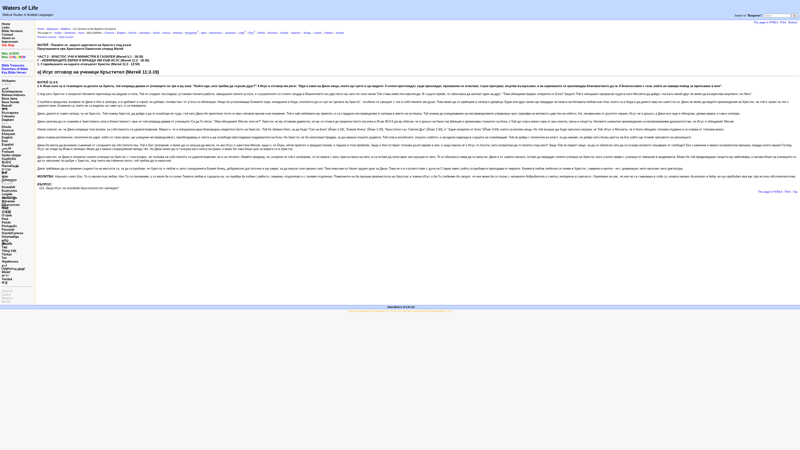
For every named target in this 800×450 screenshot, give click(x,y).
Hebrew (177, 32)
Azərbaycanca (12, 91)
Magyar (7, 298)
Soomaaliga (10, 236)
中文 (5, 282)
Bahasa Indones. (14, 95)
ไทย (4, 247)
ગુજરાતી (7, 291)
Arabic (58, 32)
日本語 (6, 212)
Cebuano (8, 116)
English (7, 137)
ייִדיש (5, 275)
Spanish (295, 32)
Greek (156, 32)
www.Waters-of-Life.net (401, 307)
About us (8, 38)
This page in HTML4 (766, 22)
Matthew (66, 29)
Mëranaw (8, 201)
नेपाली (5, 208)
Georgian (144, 32)
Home (6, 24)
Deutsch (8, 130)
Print (783, 22)
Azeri (81, 32)
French (132, 32)
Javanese (230, 32)
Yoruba (340, 32)
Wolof (6, 272)
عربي (5, 88)
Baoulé (7, 105)
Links (6, 27)
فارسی (6, 148)
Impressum (10, 41)
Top (795, 191)
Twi (4, 258)
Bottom (793, 22)
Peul (5, 219)
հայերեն (9, 158)
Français (8, 151)
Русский (8, 229)
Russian (272, 32)
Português (9, 226)
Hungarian (191, 32)
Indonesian (215, 32)
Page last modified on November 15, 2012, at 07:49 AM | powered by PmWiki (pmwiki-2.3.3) (400, 311)
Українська (10, 261)
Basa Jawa (9, 98)
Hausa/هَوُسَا (10, 166)
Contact (7, 34)
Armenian (70, 32)
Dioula (6, 127)
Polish (261, 32)
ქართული (9, 180)
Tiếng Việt (9, 250)
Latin (241, 32)
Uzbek (317, 32)
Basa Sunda (10, 102)
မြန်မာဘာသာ (11, 204)
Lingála (7, 194)
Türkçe (7, 254)
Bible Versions (12, 31)
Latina (6, 294)
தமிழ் (5, 240)
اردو (4, 265)
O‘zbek (7, 215)
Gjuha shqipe (11, 155)
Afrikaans (9, 80)
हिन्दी (4, 173)
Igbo (5, 176)
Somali (284, 32)
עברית (6, 169)
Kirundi (7, 183)
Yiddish (328, 32)
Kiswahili (8, 187)
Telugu (307, 32)
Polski (6, 222)
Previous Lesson (46, 37)
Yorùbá (7, 279)
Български (10, 112)
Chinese (109, 32)
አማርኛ (6, 84)
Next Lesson (66, 37)
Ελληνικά (8, 134)
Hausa (166, 32)
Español (8, 144)
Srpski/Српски (12, 233)
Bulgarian (52, 29)
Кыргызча (9, 190)
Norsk (6, 301)
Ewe (5, 141)
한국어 (6, 162)
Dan (5, 123)
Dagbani (8, 119)
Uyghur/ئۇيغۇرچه (13, 268)
